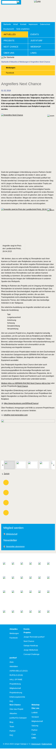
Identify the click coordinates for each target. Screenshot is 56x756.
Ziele (12, 662)
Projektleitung (15, 684)
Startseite (7, 24)
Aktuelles (10, 34)
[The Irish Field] (23, 614)
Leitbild (34, 713)
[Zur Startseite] (44, 11)
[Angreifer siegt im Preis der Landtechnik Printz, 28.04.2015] (28, 225)
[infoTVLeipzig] (15, 578)
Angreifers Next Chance (40, 62)
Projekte (9, 40)
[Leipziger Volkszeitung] (32, 580)
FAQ (11, 701)
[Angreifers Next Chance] (28, 141)
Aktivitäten (14, 666)
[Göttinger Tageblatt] (50, 566)
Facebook (10, 73)
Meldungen (24, 62)
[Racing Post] (41, 580)
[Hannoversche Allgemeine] (6, 580)
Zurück (6, 474)
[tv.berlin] (32, 612)
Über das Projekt (16, 709)
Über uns (9, 53)
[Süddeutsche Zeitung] (15, 614)
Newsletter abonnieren (15, 546)
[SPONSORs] (32, 593)
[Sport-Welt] (41, 594)
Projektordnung (16, 693)
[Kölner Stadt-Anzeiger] (23, 581)
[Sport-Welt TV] (50, 595)
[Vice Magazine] (41, 614)
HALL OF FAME (16, 680)
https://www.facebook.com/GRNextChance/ (21, 403)
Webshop (35, 47)
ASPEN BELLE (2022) (19, 671)
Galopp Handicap (31, 646)
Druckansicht (8, 29)
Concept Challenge (31, 654)
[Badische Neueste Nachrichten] (6, 567)
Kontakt (23, 24)
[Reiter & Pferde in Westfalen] (6, 598)
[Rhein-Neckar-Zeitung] (23, 595)
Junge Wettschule (31, 650)
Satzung (35, 726)
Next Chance (11, 47)
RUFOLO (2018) (16, 675)
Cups (34, 734)
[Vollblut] (50, 612)
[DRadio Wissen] (15, 566)
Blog (11, 722)
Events (34, 34)
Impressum (33, 24)
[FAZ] (41, 563)
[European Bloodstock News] (23, 567)
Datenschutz (45, 24)
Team (12, 727)
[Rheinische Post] (15, 594)
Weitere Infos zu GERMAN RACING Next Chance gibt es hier (25, 383)
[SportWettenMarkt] (6, 612)
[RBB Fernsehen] (50, 580)
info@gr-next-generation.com (16, 415)
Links (33, 53)
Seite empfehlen (23, 29)
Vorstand (35, 717)
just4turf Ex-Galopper (18, 718)
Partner (13, 731)
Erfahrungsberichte (17, 697)
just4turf (36, 40)
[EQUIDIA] (32, 564)
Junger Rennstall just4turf (34, 637)
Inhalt (15, 24)
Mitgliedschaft (11, 534)
